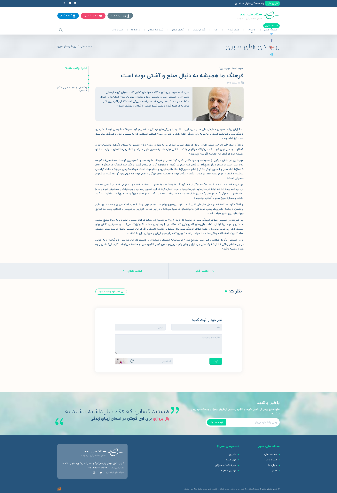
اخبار (216, 30)
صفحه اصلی (86, 46)
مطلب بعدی (135, 270)
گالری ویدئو (178, 30)
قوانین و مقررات (227, 470)
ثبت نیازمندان (155, 30)
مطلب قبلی (202, 270)
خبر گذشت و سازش (225, 465)
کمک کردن (233, 30)
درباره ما (135, 30)
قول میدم (231, 459)
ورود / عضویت (118, 15)
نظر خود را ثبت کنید (109, 291)
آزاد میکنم (66, 15)
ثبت (216, 361)
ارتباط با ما (117, 30)
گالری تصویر (198, 30)
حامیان (252, 30)
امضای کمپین (91, 15)
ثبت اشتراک (216, 422)
